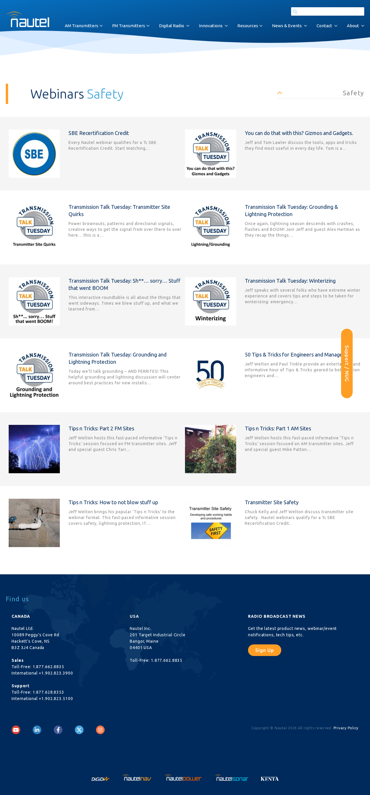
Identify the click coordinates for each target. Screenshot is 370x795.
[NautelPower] (183, 777)
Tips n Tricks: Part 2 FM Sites (101, 428)
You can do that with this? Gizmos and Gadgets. (299, 133)
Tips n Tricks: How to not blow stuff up (113, 502)
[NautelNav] (137, 777)
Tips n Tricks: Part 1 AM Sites (278, 428)
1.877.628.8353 (48, 692)
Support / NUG (347, 363)
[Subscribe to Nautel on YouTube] (16, 730)
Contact (324, 25)
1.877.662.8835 (48, 666)
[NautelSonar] (232, 777)
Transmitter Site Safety (272, 502)
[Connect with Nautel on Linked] (37, 730)
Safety (353, 92)
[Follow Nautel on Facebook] (58, 730)
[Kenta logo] (270, 777)
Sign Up (264, 650)
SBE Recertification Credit (99, 133)
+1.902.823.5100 (56, 698)
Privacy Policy (346, 728)
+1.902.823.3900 (56, 673)
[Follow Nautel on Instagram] (100, 730)
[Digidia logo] (101, 777)
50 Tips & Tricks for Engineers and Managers (296, 354)
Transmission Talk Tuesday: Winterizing (290, 281)
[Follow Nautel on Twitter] (79, 730)
